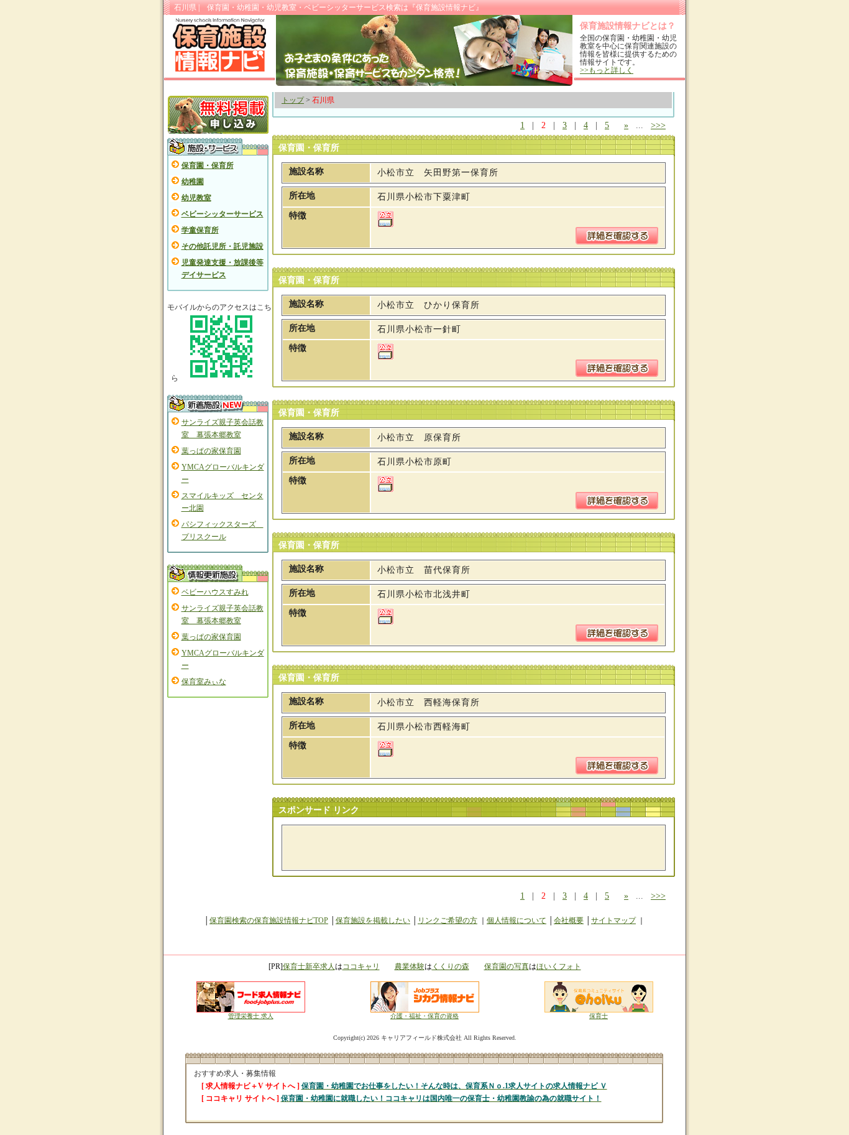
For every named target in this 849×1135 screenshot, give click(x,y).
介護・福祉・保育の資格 (424, 1015)
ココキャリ (361, 966)
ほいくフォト (558, 966)
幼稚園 (192, 181)
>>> (658, 125)
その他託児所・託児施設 (222, 246)
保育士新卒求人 (309, 966)
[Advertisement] (434, 847)
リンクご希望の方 (447, 920)
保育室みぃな (203, 681)
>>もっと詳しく (606, 70)
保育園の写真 (506, 966)
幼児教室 (196, 197)
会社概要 (569, 920)
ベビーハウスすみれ (215, 592)
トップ (293, 100)
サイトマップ (613, 920)
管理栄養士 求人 (250, 1015)
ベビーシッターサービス (222, 214)
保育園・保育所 (207, 165)
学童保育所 (200, 230)
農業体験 (409, 966)
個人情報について (516, 920)
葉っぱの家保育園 (211, 451)
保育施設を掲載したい (373, 920)
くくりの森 (450, 966)
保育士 (598, 1015)
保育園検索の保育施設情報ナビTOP (268, 920)
